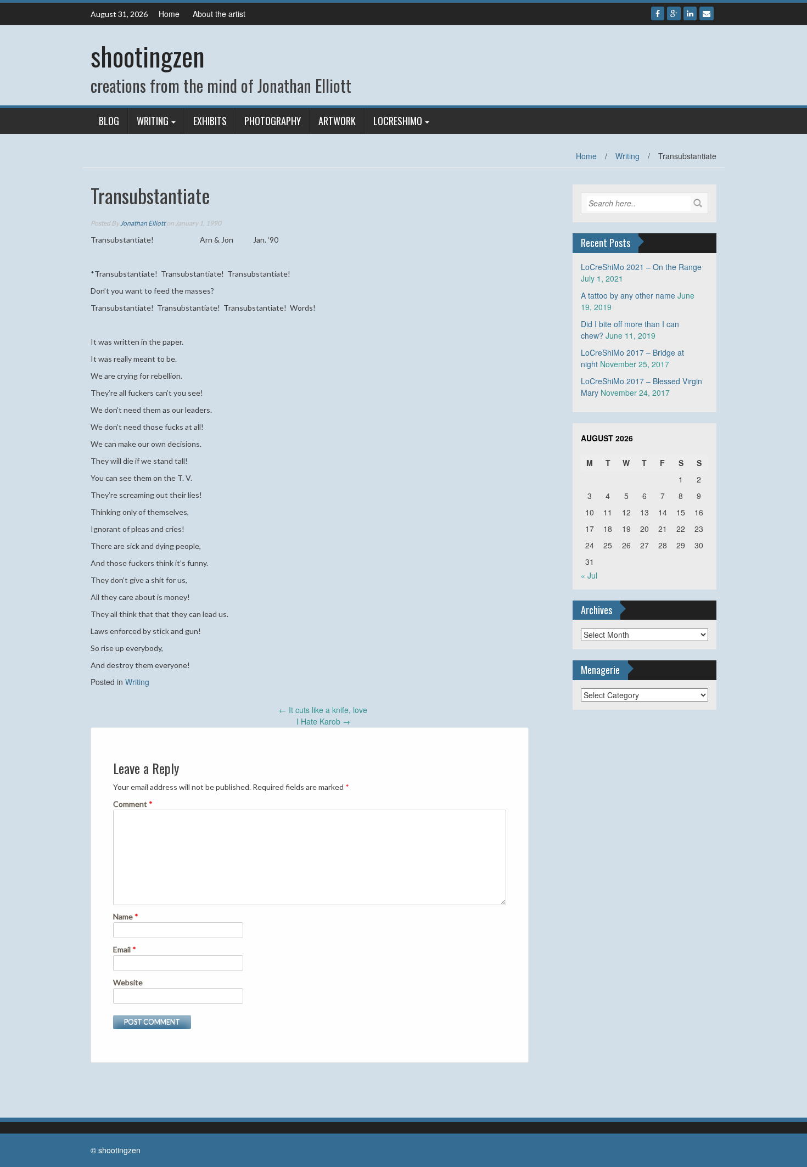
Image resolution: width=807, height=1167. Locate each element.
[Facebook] (657, 13)
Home (169, 13)
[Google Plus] (674, 13)
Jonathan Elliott (142, 223)
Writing (153, 121)
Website (128, 982)
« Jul (589, 575)
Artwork (337, 121)
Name (125, 916)
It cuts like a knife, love (323, 709)
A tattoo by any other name (628, 295)
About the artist (219, 13)
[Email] (706, 13)
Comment (133, 804)
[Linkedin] (690, 13)
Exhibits (210, 121)
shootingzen (148, 55)
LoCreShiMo (397, 121)
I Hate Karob (323, 721)
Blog (109, 121)
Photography (272, 121)
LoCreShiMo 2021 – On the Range (641, 266)
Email (124, 949)
